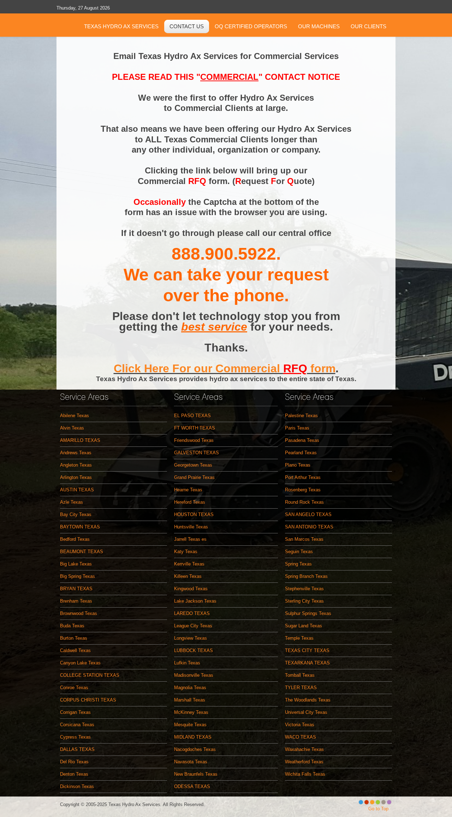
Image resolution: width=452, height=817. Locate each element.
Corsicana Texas (77, 724)
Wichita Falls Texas (305, 774)
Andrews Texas (75, 452)
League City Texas (193, 625)
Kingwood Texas (191, 588)
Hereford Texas (189, 502)
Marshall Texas (189, 700)
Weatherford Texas (304, 761)
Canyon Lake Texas (80, 662)
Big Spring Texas (77, 576)
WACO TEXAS (300, 737)
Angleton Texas (76, 465)
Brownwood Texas (78, 613)
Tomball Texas (300, 675)
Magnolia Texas (190, 687)
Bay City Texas (75, 514)
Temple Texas (299, 638)
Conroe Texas (74, 687)
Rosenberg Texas (303, 489)
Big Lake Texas (76, 564)
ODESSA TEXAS (192, 786)
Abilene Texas (74, 415)
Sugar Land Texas (303, 625)
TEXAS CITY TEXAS (307, 650)
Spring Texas (298, 564)
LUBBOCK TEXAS (193, 650)
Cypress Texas (75, 737)
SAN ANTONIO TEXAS (309, 526)
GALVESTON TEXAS (196, 452)
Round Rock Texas (304, 502)
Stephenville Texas (304, 588)
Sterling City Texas (304, 601)
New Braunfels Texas (196, 774)
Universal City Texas (306, 712)
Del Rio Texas (74, 761)
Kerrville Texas (189, 564)
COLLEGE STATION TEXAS (89, 675)
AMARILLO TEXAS (80, 440)
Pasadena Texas (302, 440)
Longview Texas (190, 638)
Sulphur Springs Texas (308, 613)
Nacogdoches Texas (195, 749)
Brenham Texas (76, 601)
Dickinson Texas (77, 786)
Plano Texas (297, 465)
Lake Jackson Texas (195, 601)
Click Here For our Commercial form (224, 368)
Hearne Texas (188, 489)
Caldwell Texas (75, 650)
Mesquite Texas (190, 724)
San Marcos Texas (304, 539)
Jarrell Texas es (190, 539)
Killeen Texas (188, 576)
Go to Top (378, 808)
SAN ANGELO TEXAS (308, 514)
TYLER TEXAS (301, 687)
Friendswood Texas (194, 440)
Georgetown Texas (193, 465)
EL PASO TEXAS (192, 415)
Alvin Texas (72, 428)
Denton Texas (74, 774)
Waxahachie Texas (304, 749)
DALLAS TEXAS (77, 749)
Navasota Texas (190, 761)
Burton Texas (73, 638)
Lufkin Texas (187, 662)
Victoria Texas (299, 724)
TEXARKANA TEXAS (307, 662)
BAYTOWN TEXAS (80, 526)
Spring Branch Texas (306, 576)
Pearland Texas (301, 452)
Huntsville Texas (191, 526)
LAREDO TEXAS (192, 613)
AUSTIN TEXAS (77, 489)
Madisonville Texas (193, 675)
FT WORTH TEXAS (194, 428)
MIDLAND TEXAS (193, 737)
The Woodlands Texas (308, 700)
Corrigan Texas (75, 712)
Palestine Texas (301, 415)
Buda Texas (72, 625)
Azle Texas (71, 502)
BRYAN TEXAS (76, 588)
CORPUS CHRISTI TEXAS (88, 700)
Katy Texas (185, 551)
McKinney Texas (191, 712)
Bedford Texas (75, 539)
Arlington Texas (76, 477)
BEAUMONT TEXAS (81, 551)
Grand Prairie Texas (194, 477)
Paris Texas (297, 428)
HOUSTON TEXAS (194, 514)
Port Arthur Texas (303, 477)
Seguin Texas (299, 551)
